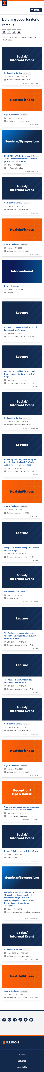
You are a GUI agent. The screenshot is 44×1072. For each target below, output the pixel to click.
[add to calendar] (14, 31)
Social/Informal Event (30, 83)
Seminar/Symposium (31, 171)
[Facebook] (4, 1019)
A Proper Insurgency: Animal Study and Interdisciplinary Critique (20, 328)
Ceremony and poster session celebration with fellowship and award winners (21, 808)
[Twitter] (20, 1019)
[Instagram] (9, 1019)
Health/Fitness (33, 125)
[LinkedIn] (14, 1019)
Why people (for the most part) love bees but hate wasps (21, 549)
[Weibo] (25, 1019)
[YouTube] (31, 1019)
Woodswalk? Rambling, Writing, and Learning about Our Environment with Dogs (20, 374)
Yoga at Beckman (11, 114)
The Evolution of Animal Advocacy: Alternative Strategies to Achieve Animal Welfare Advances (21, 636)
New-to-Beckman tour (13, 286)
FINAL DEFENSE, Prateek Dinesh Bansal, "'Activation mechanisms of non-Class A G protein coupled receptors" (21, 159)
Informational (33, 296)
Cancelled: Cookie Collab (14, 591)
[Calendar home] (4, 31)
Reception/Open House (30, 819)
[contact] (19, 31)
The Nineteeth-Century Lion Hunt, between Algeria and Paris (18, 681)
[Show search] (9, 31)
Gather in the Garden (13, 73)
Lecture (35, 340)
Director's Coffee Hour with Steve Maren (21, 851)
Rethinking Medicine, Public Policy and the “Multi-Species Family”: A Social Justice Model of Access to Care (20, 462)
